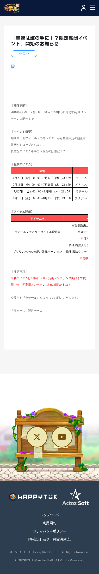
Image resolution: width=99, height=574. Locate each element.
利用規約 (49, 523)
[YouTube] (62, 437)
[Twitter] (37, 437)
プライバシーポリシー (49, 531)
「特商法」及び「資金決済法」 (49, 539)
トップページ (49, 515)
